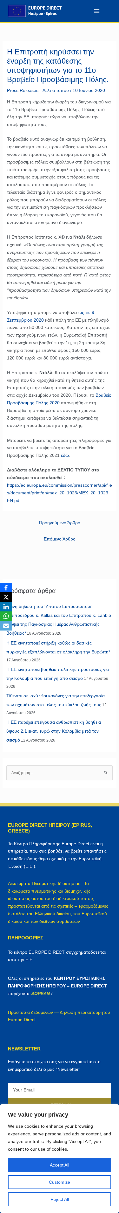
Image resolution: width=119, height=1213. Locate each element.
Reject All (59, 1199)
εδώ (65, 455)
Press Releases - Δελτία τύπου (38, 90)
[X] (6, 597)
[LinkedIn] (6, 606)
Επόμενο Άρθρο (60, 538)
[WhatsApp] (6, 616)
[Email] (6, 626)
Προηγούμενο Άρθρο (59, 522)
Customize (59, 1182)
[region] (59, 1158)
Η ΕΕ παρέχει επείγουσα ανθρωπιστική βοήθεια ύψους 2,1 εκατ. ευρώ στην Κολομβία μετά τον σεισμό (53, 731)
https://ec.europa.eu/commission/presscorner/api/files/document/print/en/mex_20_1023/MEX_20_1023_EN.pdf (59, 493)
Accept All (59, 1165)
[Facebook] (6, 587)
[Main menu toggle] (96, 10)
